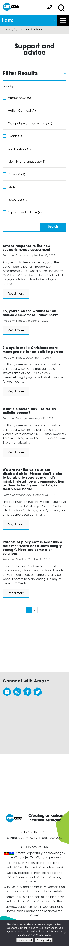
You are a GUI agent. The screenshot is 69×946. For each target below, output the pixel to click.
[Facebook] (27, 691)
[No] (64, 933)
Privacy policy (43, 940)
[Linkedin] (7, 691)
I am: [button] (7, 20)
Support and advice (28, 29)
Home (7, 29)
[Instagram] (17, 691)
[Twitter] (37, 691)
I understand (25, 940)
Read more (16, 293)
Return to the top (32, 832)
